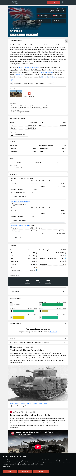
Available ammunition (19, 196)
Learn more (6, 466)
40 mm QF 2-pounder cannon (20, 201)
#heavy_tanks (43, 403)
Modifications (16, 291)
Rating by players (28, 83)
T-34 (42, 72)
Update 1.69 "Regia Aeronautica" (29, 67)
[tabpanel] (38, 209)
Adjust (41, 471)
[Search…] (62, 2)
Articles (50, 83)
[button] (66, 41)
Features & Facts (40, 83)
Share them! (53, 332)
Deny (9, 471)
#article (29, 403)
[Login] (66, 2)
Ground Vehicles (14, 403)
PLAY (54, 2)
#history (35, 403)
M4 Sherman (49, 72)
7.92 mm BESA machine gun (20, 225)
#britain (23, 403)
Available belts (17, 238)
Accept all (25, 471)
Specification (17, 83)
